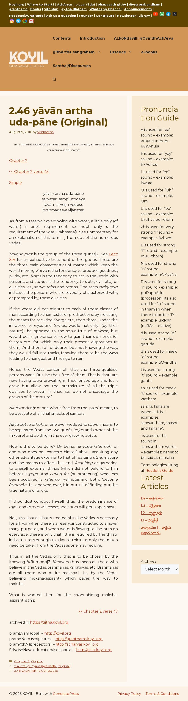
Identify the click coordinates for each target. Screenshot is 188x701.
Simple (15, 182)
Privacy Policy (129, 693)
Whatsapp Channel (105, 9)
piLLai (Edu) (85, 4)
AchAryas (65, 4)
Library (144, 15)
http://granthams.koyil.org (79, 639)
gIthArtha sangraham (74, 52)
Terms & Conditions (162, 693)
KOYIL (28, 56)
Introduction (92, 38)
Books (35, 9)
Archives (148, 561)
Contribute (105, 15)
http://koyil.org (57, 633)
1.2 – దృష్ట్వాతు (151, 513)
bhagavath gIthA (112, 4)
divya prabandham (144, 4)
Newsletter (126, 15)
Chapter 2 (18, 160)
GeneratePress (66, 693)
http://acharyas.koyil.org (77, 644)
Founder (86, 15)
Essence (118, 52)
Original (37, 661)
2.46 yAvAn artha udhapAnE (36, 670)
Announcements (138, 9)
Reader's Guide (159, 470)
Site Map (51, 9)
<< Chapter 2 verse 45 (29, 171)
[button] (54, 80)
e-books (149, 52)
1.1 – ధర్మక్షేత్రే (149, 520)
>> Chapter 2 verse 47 (98, 611)
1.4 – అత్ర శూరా (152, 498)
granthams (18, 9)
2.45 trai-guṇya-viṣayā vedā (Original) (42, 666)
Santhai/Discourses (72, 66)
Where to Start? (40, 4)
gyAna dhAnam (74, 9)
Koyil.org (16, 4)
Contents (62, 38)
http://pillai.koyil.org (94, 650)
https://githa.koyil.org (49, 622)
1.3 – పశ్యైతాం (151, 505)
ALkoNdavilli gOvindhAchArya (143, 38)
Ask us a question (61, 15)
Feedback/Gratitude (26, 15)
